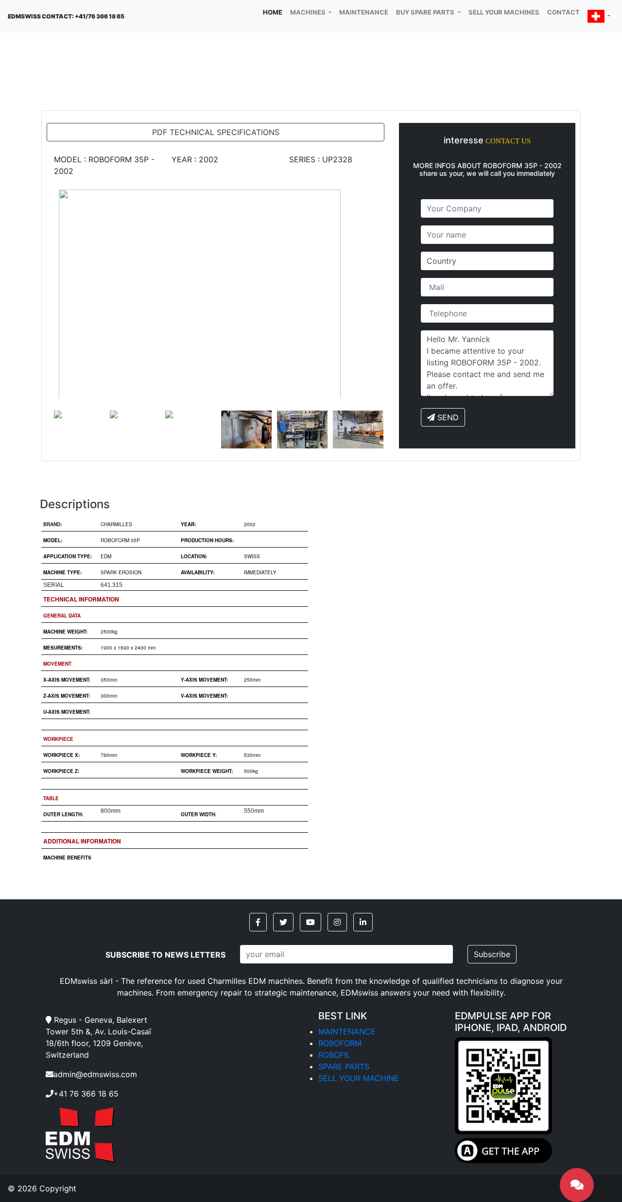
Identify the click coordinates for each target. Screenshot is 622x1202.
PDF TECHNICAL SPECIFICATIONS (215, 132)
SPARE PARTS (343, 1066)
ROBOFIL (334, 1055)
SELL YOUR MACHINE (358, 1078)
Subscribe (492, 954)
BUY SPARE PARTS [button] (426, 12)
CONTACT (563, 12)
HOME (274, 12)
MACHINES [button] (308, 12)
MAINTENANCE (363, 12)
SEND (447, 417)
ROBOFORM (340, 1043)
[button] (599, 16)
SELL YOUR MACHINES (503, 12)
